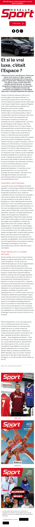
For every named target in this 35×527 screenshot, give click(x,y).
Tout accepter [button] (23, 519)
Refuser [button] (6, 523)
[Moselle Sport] (17, 14)
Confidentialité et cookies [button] (10, 519)
